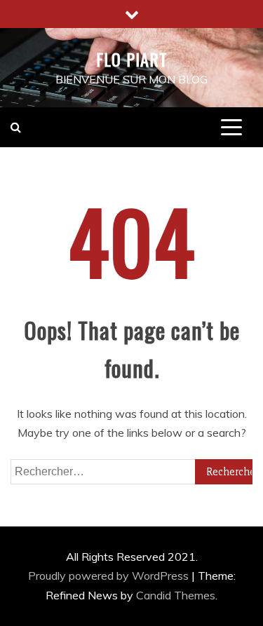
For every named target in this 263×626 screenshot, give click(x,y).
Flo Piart (132, 59)
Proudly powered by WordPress (109, 576)
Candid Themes (175, 595)
